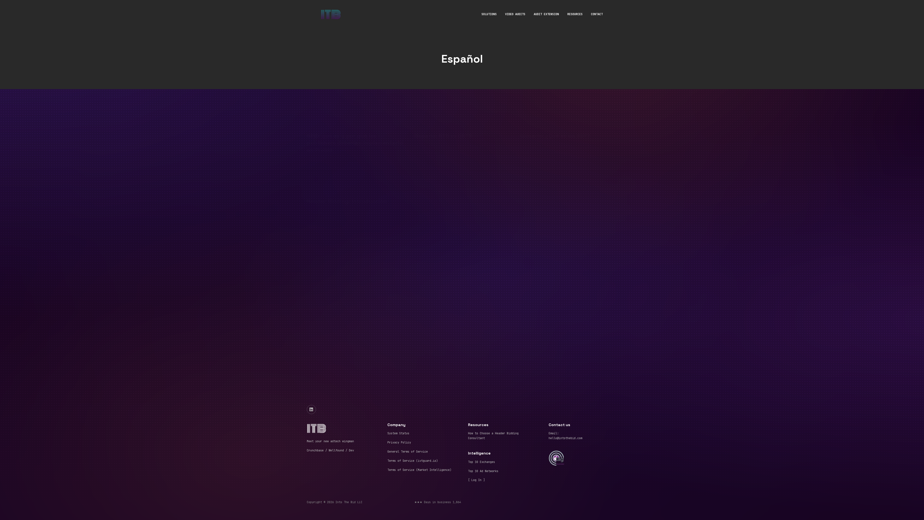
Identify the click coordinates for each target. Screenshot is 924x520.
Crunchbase (315, 450)
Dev (350, 450)
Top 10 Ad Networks (483, 471)
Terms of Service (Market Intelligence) (419, 470)
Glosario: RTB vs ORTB (442, 111)
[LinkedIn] (311, 409)
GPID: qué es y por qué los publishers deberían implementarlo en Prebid (355, 119)
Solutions (489, 14)
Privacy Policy (399, 442)
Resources (575, 14)
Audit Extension (546, 14)
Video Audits (515, 14)
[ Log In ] (476, 480)
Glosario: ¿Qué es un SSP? (555, 111)
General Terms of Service (407, 452)
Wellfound (336, 450)
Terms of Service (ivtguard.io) (412, 461)
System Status (398, 433)
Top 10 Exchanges (481, 462)
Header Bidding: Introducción (347, 177)
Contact (597, 14)
